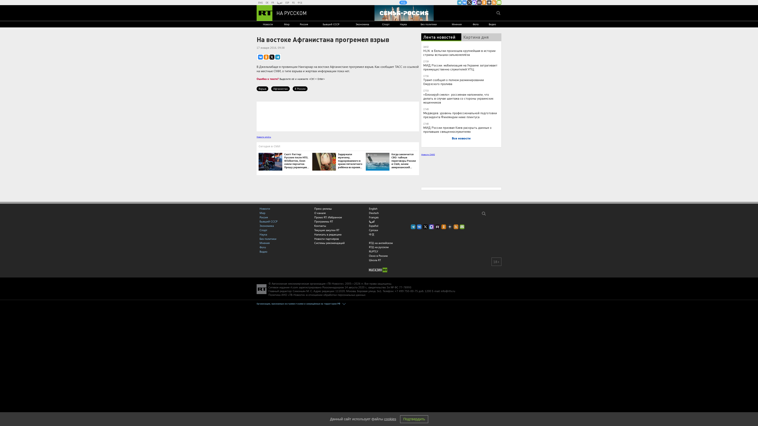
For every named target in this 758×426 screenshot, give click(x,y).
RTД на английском (381, 308)
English (373, 274)
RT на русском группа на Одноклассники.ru (484, 2)
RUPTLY (373, 317)
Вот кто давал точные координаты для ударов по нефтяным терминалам (464, 198)
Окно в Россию (378, 321)
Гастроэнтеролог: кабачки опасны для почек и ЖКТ (467, 222)
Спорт (385, 24)
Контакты (320, 291)
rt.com (294, 352)
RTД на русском (379, 312)
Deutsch (374, 278)
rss (494, 2)
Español (373, 291)
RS (293, 2)
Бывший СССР (331, 24)
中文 (300, 2)
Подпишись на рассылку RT (499, 2)
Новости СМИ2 (428, 154)
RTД (403, 2)
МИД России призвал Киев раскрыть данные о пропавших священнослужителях (457, 129)
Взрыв (262, 89)
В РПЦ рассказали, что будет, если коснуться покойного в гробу (461, 186)
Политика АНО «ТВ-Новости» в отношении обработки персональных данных (316, 360)
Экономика (362, 24)
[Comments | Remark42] (338, 116)
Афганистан (280, 89)
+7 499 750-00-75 (406, 356)
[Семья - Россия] (404, 13)
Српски (373, 295)
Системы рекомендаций (329, 308)
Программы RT (323, 287)
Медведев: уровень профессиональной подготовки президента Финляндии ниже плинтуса (460, 115)
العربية (279, 2)
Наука (403, 24)
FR (272, 2)
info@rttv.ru (448, 356)
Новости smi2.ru (264, 136)
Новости (268, 24)
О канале (320, 278)
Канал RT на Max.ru (474, 2)
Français (374, 283)
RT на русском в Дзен (489, 2)
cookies (390, 419)
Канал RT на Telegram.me (459, 2)
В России (300, 89)
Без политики (429, 24)
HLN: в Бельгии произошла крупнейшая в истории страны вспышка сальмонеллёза (459, 53)
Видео (492, 24)
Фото (476, 24)
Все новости (461, 138)
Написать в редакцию (327, 300)
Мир (287, 24)
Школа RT (375, 325)
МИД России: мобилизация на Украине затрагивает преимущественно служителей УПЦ (460, 67)
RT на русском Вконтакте (464, 2)
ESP (287, 2)
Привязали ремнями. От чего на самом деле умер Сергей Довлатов (467, 210)
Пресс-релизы (323, 274)
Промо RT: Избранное (328, 282)
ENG (260, 2)
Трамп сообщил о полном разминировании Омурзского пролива (453, 82)
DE (267, 2)
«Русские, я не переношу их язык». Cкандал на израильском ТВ (467, 174)
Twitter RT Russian (469, 2)
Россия (304, 24)
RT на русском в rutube (479, 2)
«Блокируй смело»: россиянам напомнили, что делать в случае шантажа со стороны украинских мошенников (458, 98)
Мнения (457, 24)
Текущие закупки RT (326, 295)
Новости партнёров (326, 304)
